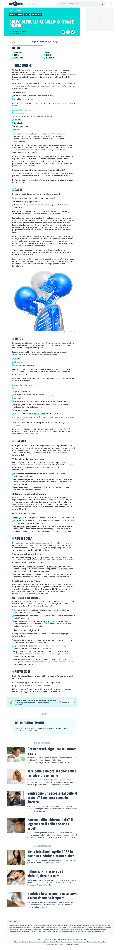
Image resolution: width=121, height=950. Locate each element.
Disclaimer (45, 942)
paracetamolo (53, 566)
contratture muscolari (25, 365)
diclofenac (63, 569)
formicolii (18, 123)
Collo (27, 14)
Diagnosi (49, 55)
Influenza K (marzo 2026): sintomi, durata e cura (46, 873)
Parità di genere (35, 942)
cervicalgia (18, 110)
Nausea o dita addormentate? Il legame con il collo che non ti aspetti (50, 823)
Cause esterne (16, 14)
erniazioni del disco (37, 413)
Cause (48, 52)
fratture (17, 126)
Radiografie (19, 517)
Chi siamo (17, 942)
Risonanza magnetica (23, 526)
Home (11, 10)
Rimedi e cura (18, 58)
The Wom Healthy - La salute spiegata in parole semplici (21, 3)
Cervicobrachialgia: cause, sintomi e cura (52, 751)
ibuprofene (51, 569)
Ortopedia (36, 14)
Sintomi (16, 55)
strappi (17, 358)
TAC (16, 521)
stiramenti (18, 362)
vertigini (17, 120)
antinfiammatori (32, 566)
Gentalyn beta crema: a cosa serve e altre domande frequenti (52, 895)
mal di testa (19, 113)
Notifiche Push (55, 942)
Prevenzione (50, 58)
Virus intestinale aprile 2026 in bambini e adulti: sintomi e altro (50, 853)
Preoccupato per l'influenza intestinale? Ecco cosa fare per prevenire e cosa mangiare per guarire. (51, 861)
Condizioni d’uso (66, 942)
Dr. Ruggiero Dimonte (18, 31)
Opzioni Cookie (48, 944)
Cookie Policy (102, 942)
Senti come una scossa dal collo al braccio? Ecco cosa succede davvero (52, 797)
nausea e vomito (21, 410)
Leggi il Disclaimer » (98, 931)
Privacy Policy (92, 942)
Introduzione (18, 52)
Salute (18, 10)
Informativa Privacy (79, 942)
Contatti (25, 942)
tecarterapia (48, 621)
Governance (59, 944)
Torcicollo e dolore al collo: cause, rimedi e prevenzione (52, 773)
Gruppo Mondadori (71, 944)
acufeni (17, 404)
